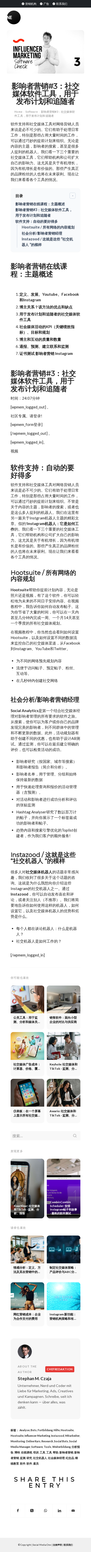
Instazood (19, 894)
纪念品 (70, 1457)
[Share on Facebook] (18, 1510)
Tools (47, 1446)
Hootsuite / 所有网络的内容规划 (48, 227)
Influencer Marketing (37, 1435)
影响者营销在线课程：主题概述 (40, 204)
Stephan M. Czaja (34, 1378)
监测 (23, 1457)
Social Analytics (24, 710)
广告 (46, 3)
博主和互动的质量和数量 (40, 339)
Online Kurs (33, 1441)
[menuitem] (29, 3)
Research (47, 1441)
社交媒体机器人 (39, 872)
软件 (23, 1463)
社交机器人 (40, 1457)
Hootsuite (20, 589)
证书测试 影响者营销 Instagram (46, 353)
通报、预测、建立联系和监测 (44, 346)
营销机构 (30, 3)
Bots (34, 1430)
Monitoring (18, 1441)
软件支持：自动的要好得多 (36, 221)
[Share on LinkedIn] (59, 1510)
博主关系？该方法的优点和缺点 (46, 307)
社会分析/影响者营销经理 (42, 233)
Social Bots (61, 1441)
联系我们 (61, 3)
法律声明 (57, 1544)
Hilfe (57, 1430)
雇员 (36, 1463)
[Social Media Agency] (26, 17)
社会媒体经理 (56, 1457)
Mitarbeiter (72, 1435)
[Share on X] (32, 1510)
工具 (42, 1452)
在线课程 (26, 1452)
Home (18, 111)
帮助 (55, 1452)
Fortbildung (45, 1430)
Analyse (24, 1430)
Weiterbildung (61, 1446)
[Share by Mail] (73, 1510)
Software (32, 111)
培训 (36, 1452)
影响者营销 (66, 1452)
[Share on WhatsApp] (46, 1510)
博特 (17, 1452)
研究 (29, 1457)
